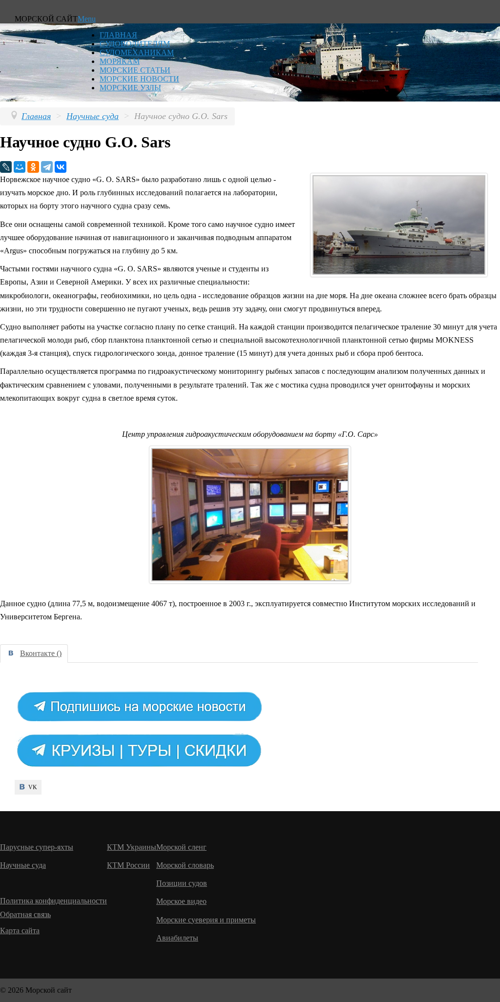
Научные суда (23, 865)
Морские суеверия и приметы (206, 920)
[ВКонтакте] (60, 167)
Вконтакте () (41, 653)
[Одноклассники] (33, 167)
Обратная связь (25, 914)
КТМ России (128, 865)
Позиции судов (181, 883)
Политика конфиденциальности (53, 901)
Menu (87, 19)
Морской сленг (181, 847)
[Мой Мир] (19, 167)
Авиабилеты (177, 938)
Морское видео (181, 901)
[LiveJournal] (6, 167)
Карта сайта (20, 930)
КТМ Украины (131, 847)
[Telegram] (47, 167)
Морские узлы (130, 87)
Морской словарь (185, 865)
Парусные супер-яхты (36, 847)
